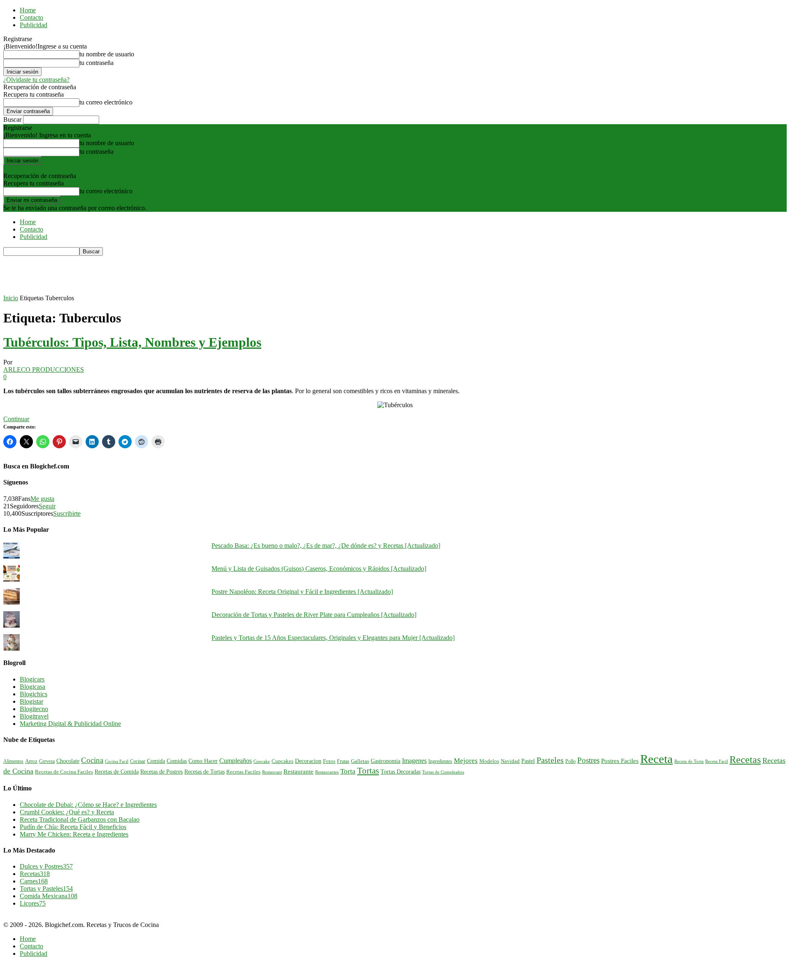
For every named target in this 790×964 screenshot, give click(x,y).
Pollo (570, 761)
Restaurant (272, 772)
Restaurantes (327, 772)
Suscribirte (67, 513)
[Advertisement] (153, 274)
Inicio (10, 297)
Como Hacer (203, 761)
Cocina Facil (116, 761)
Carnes (34, 881)
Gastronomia (385, 761)
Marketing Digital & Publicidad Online (70, 723)
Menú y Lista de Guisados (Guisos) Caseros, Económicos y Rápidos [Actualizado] (318, 568)
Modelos (489, 761)
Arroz (31, 761)
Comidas (177, 761)
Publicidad (33, 24)
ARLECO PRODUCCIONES (43, 369)
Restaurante (298, 771)
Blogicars (32, 679)
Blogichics (33, 694)
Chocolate (67, 761)
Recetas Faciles (243, 772)
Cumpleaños (235, 761)
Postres (588, 760)
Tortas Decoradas (401, 771)
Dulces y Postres (46, 866)
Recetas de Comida (117, 771)
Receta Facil (716, 761)
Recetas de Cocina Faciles (64, 772)
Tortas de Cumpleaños (443, 771)
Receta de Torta (689, 761)
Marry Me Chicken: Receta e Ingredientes (74, 834)
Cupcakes (282, 761)
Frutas (343, 761)
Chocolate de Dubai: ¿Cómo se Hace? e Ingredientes (88, 804)
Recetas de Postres (161, 771)
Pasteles (550, 760)
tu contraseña (96, 62)
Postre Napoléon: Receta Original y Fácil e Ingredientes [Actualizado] (302, 591)
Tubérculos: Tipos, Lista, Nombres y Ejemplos (132, 342)
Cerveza (47, 761)
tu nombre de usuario (106, 54)
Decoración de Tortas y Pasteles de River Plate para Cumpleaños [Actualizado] (313, 614)
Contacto (31, 17)
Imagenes (414, 760)
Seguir (47, 506)
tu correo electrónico (105, 102)
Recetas (745, 759)
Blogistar (31, 701)
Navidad (510, 761)
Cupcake (261, 761)
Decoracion (308, 761)
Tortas (368, 771)
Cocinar (137, 761)
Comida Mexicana (48, 895)
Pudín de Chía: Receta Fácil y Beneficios (73, 826)
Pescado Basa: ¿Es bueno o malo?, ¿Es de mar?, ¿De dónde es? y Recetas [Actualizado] (325, 545)
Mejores (466, 761)
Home (28, 10)
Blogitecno (34, 708)
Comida (156, 761)
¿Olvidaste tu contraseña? (36, 79)
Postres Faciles (620, 760)
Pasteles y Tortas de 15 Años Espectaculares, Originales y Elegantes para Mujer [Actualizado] (333, 637)
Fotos (329, 761)
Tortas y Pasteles (46, 888)
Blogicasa (32, 686)
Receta (656, 758)
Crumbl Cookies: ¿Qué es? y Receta (67, 812)
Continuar (16, 418)
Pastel (528, 761)
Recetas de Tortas (204, 772)
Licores (33, 903)
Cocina (92, 760)
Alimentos (13, 761)
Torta (348, 771)
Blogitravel (34, 716)
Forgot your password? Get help (45, 168)
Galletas (360, 761)
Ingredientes (440, 761)
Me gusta (42, 498)
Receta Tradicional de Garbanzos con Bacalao (79, 819)
